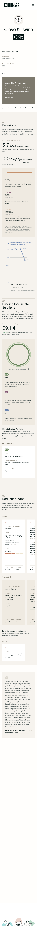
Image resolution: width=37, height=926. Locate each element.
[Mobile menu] (33, 5)
